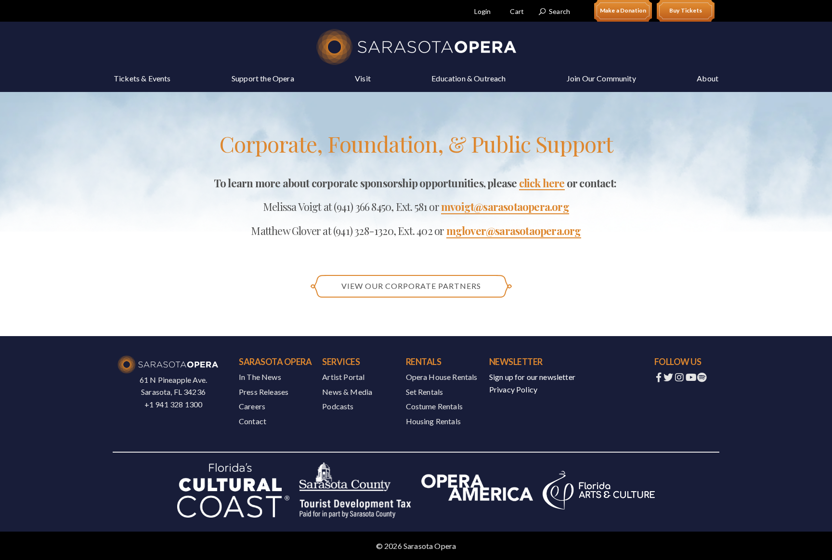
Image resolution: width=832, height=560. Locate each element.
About (707, 78)
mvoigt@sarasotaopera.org (505, 207)
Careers (252, 406)
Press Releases (263, 391)
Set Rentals (424, 391)
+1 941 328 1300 (173, 404)
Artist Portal (343, 376)
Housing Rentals (433, 421)
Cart (517, 11)
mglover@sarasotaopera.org (513, 231)
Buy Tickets (685, 10)
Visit (363, 78)
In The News (260, 376)
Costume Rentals (434, 406)
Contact (252, 421)
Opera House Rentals (442, 376)
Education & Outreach (468, 78)
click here (542, 183)
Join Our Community (601, 78)
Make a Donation (623, 10)
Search (559, 11)
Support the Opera (263, 78)
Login (482, 11)
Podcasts (337, 406)
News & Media (347, 391)
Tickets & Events (142, 78)
